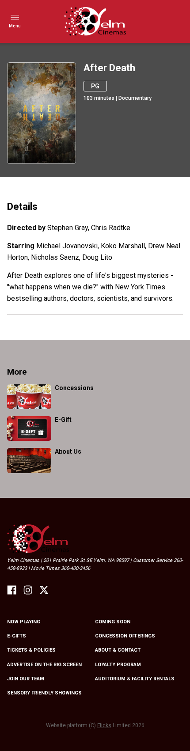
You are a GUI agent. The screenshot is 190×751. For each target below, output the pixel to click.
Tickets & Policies (31, 650)
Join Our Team (25, 679)
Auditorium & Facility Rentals (135, 679)
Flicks (104, 725)
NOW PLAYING (23, 622)
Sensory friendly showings (44, 693)
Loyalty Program (118, 665)
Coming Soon (112, 622)
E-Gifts (16, 636)
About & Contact (118, 650)
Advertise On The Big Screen (44, 665)
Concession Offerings (125, 636)
